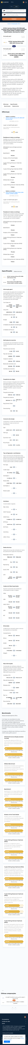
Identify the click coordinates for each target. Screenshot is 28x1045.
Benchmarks (7, 106)
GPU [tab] (16, 6)
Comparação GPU (15, 23)
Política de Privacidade (8, 1033)
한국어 (25, 1039)
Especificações (13, 104)
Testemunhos (15, 106)
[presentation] (12, 1007)
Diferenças (5, 104)
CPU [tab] (11, 6)
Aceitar (7, 1041)
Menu (12, 2)
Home (8, 23)
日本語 (2, 1039)
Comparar (14, 19)
